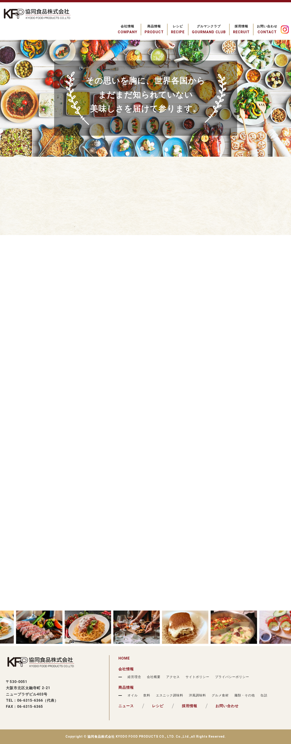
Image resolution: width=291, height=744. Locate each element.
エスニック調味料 (169, 695)
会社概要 (154, 677)
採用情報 (189, 706)
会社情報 (126, 669)
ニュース (126, 706)
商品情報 (126, 687)
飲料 (146, 695)
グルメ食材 (220, 695)
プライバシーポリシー (232, 677)
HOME (124, 658)
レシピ (158, 706)
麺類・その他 (244, 695)
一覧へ (34, 224)
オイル (133, 695)
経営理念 (134, 677)
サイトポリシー (197, 677)
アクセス (173, 677)
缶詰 (264, 695)
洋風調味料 (197, 695)
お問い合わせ (227, 706)
